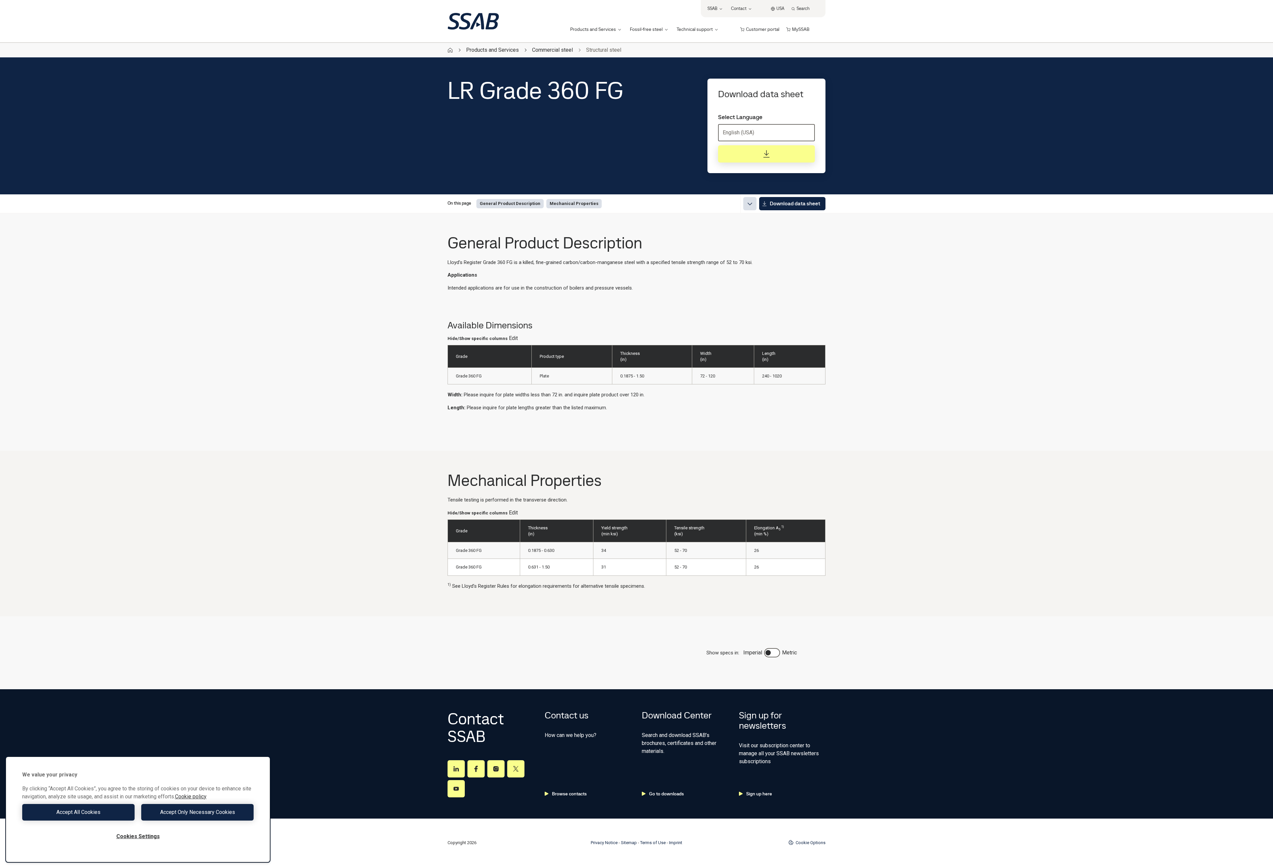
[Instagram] (496, 768)
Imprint (675, 842)
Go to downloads (666, 794)
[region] (138, 809)
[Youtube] (456, 788)
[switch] (772, 652)
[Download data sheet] (766, 154)
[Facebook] (476, 768)
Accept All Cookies (78, 812)
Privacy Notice (604, 842)
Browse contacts (569, 794)
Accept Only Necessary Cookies (197, 812)
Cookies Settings (138, 836)
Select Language (740, 117)
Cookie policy (191, 796)
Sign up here (759, 794)
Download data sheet (795, 203)
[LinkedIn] (456, 768)
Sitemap (629, 842)
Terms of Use (653, 842)
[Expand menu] (750, 203)
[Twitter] (515, 768)
